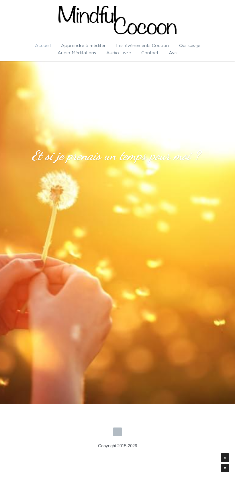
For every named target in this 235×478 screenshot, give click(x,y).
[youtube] (117, 392)
